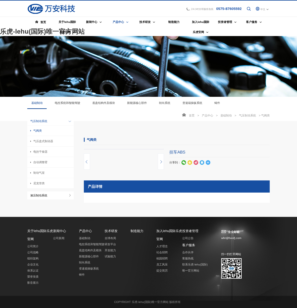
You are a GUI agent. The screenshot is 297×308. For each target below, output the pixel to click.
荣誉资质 (33, 276)
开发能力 (110, 250)
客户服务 (188, 245)
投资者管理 (190, 231)
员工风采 (162, 264)
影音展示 (33, 282)
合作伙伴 (188, 252)
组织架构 (33, 258)
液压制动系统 (38, 195)
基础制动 (37, 102)
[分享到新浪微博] (195, 162)
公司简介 (33, 246)
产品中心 (207, 115)
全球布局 (110, 238)
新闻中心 (59, 231)
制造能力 (137, 231)
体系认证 (33, 270)
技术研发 (111, 231)
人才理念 (162, 246)
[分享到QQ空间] (201, 162)
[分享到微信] (183, 162)
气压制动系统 (38, 121)
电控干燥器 (40, 151)
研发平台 (110, 244)
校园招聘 (162, 258)
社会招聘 (162, 252)
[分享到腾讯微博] (189, 162)
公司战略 (33, 252)
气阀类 (37, 130)
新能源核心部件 (137, 102)
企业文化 (33, 264)
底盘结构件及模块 (103, 102)
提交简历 (162, 270)
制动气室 (39, 172)
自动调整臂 (40, 162)
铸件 (217, 102)
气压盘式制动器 (43, 141)
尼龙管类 (39, 183)
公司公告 (188, 238)
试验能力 (110, 256)
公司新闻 (58, 238)
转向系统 (164, 102)
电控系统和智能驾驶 (67, 102)
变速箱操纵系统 (192, 102)
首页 (192, 115)
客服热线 (188, 258)
